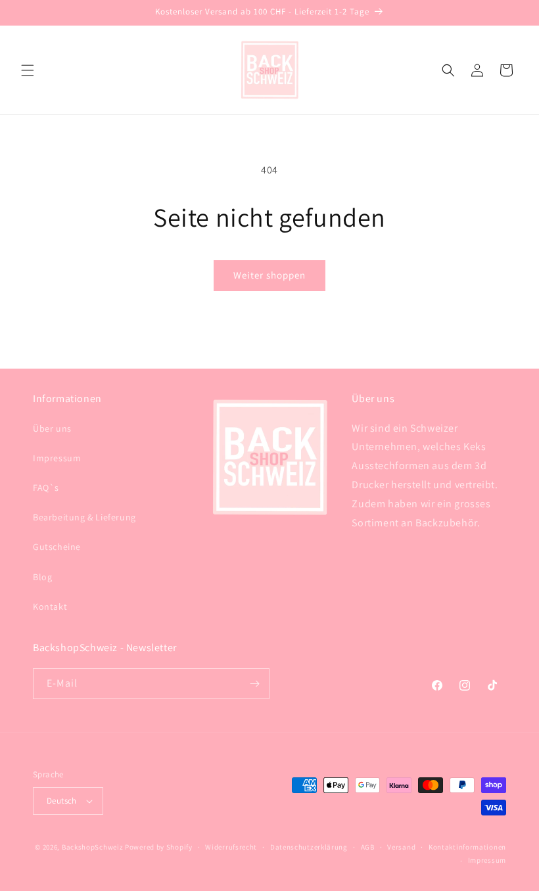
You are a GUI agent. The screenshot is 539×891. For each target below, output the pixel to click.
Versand (401, 847)
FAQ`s (46, 487)
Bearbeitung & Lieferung (84, 517)
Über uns (52, 428)
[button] (27, 70)
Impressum (57, 458)
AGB (368, 847)
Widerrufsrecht (231, 847)
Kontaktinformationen (467, 847)
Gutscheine (57, 547)
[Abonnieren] (254, 683)
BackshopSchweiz (93, 847)
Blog (42, 577)
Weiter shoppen (269, 275)
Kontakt (50, 606)
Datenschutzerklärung (309, 847)
